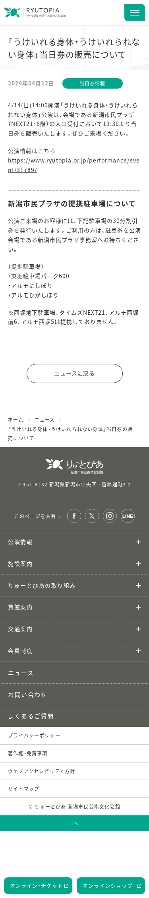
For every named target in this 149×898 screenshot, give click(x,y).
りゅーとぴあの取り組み (42, 585)
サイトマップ (23, 788)
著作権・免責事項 (28, 753)
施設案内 (20, 563)
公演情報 (20, 542)
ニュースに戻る (74, 373)
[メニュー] (134, 12)
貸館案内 (20, 607)
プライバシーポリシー (34, 735)
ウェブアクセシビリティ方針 (41, 771)
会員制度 (20, 650)
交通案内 (20, 629)
